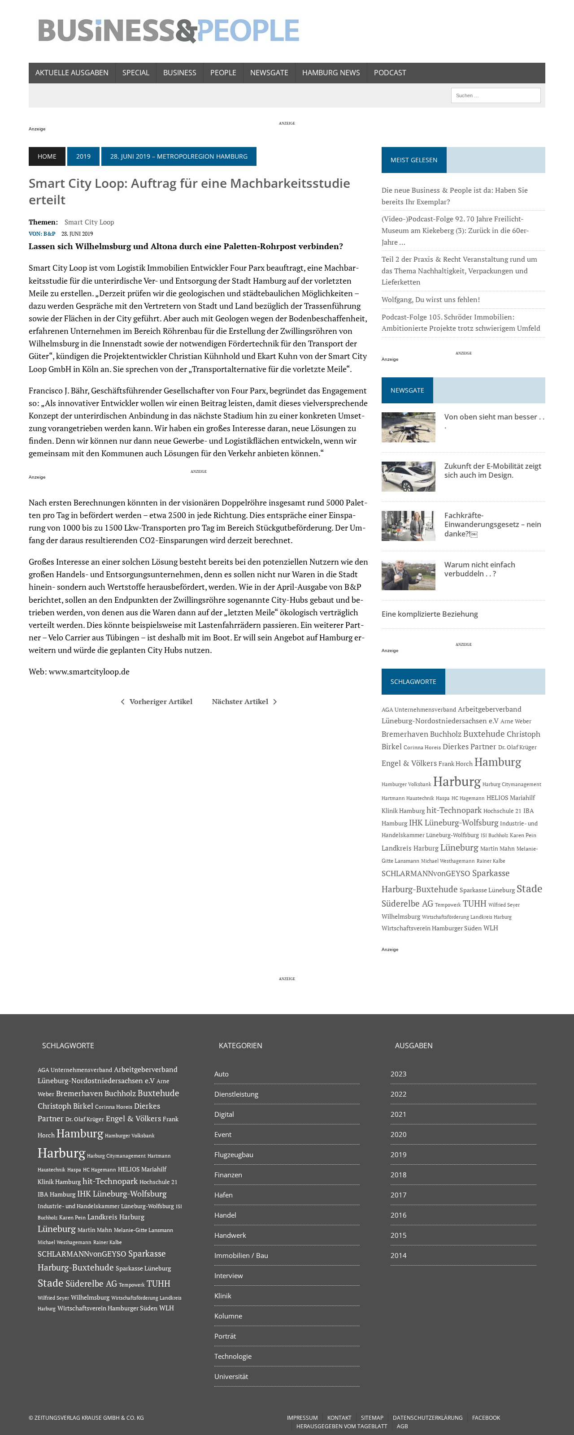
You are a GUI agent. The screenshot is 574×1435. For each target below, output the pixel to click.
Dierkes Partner (469, 746)
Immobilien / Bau (241, 1255)
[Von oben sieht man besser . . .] (408, 436)
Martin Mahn (497, 848)
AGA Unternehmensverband (419, 709)
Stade (530, 888)
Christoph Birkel (65, 1106)
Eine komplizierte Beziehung (430, 614)
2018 (399, 1174)
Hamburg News (331, 73)
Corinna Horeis (422, 747)
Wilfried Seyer (504, 904)
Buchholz (445, 734)
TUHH (475, 903)
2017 (399, 1194)
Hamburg (497, 761)
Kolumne (228, 1315)
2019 (83, 156)
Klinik (222, 1295)
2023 (399, 1073)
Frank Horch (456, 764)
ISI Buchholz (494, 835)
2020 (399, 1134)
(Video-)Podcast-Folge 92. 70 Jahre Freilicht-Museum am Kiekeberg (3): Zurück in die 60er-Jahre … (455, 230)
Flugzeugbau (233, 1154)
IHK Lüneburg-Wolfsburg (453, 822)
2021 (399, 1114)
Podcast (390, 73)
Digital (224, 1114)
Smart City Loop (89, 221)
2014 (399, 1255)
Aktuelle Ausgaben (72, 73)
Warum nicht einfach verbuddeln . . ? (479, 569)
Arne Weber (515, 721)
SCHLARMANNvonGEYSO (426, 873)
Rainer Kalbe (491, 861)
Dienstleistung (236, 1093)
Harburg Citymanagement (512, 784)
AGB (402, 1426)
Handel (225, 1214)
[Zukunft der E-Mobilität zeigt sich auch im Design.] (408, 485)
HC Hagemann (468, 798)
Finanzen (228, 1174)
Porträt (225, 1335)
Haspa (443, 798)
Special (135, 73)
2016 (399, 1214)
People (223, 73)
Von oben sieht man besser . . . (494, 421)
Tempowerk (448, 904)
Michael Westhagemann (448, 860)
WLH (490, 928)
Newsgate (269, 73)
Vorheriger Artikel (161, 701)
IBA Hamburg (56, 1194)
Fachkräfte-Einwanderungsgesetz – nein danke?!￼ (492, 524)
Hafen (223, 1194)
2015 (399, 1235)
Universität (231, 1376)
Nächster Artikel (240, 701)
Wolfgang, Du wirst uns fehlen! (431, 299)
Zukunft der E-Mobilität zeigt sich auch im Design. (492, 470)
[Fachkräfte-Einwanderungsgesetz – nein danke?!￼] (408, 535)
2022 (399, 1093)
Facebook (486, 1418)
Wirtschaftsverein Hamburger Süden (432, 928)
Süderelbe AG (407, 903)
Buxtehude (484, 733)
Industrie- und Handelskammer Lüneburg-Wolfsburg (106, 1206)
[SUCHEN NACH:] (496, 94)
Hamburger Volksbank (406, 784)
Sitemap (372, 1418)
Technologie (233, 1356)
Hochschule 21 (502, 811)
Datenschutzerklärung (428, 1418)
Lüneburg (459, 847)
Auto (221, 1073)
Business (179, 73)
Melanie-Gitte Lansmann (143, 1230)
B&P (49, 233)
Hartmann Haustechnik (408, 798)
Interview (228, 1275)
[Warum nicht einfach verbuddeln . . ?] (408, 584)
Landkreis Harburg (410, 847)
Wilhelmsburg (401, 916)
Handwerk (230, 1235)
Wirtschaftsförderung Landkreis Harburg (467, 917)
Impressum (302, 1418)
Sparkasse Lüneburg (487, 890)
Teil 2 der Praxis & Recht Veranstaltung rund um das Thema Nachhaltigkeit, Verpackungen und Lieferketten (459, 270)
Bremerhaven (405, 734)
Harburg (457, 781)
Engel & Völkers (409, 763)
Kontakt (339, 1418)
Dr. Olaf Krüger (517, 747)
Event (222, 1134)
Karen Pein (523, 835)
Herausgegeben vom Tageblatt (341, 1426)
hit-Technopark (454, 809)
